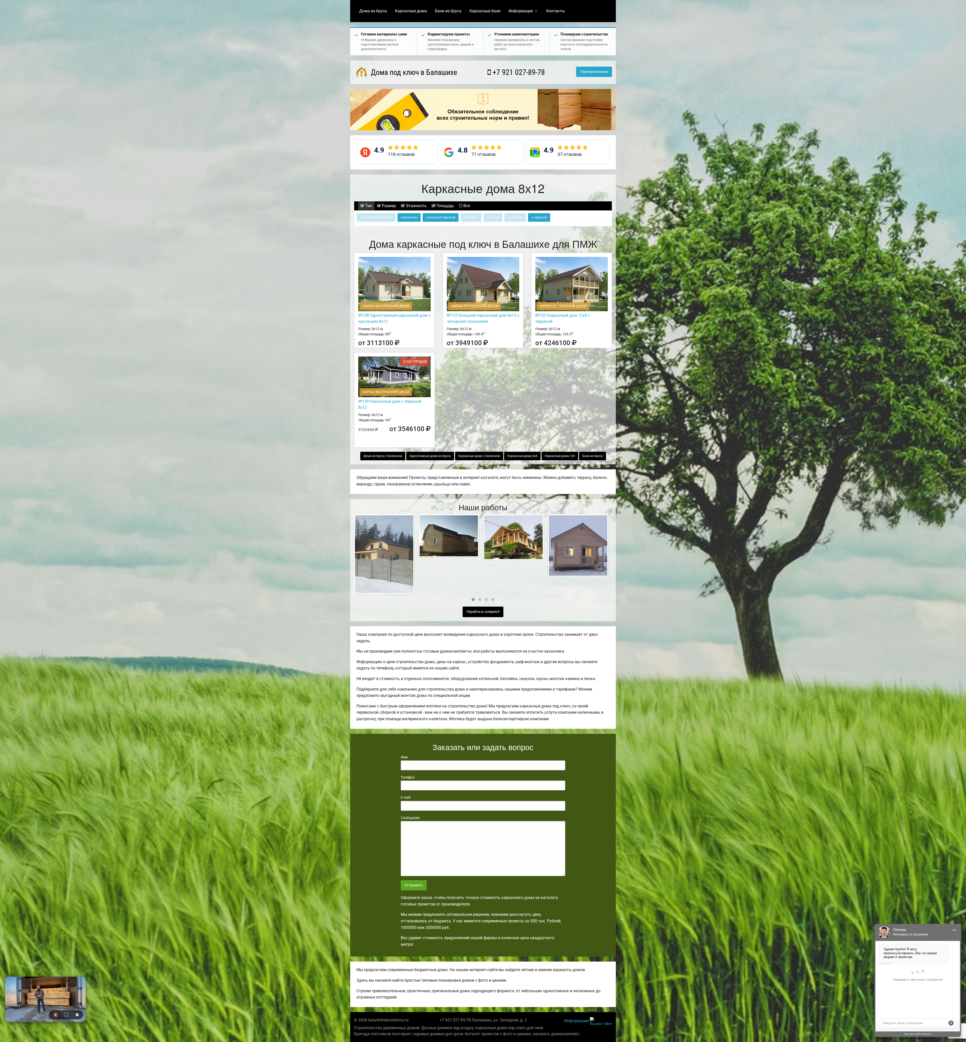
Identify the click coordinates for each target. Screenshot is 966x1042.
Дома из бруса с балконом (383, 456)
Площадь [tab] (444, 205)
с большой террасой (440, 217)
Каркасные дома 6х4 (522, 456)
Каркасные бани (484, 11)
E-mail (405, 797)
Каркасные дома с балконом (479, 456)
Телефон (408, 777)
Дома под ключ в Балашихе (413, 72)
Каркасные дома (411, 11)
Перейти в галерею (482, 612)
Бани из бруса (448, 11)
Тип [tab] (368, 205)
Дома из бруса (373, 11)
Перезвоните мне (594, 72)
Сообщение (410, 818)
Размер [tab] (388, 205)
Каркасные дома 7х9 (560, 456)
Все (466, 205)
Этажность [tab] (416, 205)
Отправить (414, 885)
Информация (520, 11)
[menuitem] (373, 11)
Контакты (555, 11)
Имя (404, 757)
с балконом (409, 217)
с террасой (539, 217)
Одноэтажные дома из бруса (430, 456)
